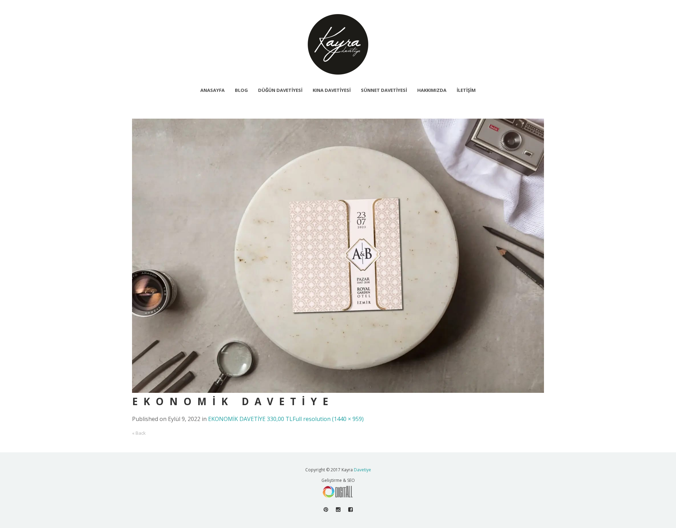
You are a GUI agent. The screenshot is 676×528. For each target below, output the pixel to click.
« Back (139, 433)
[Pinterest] (326, 509)
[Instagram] (338, 509)
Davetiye (362, 470)
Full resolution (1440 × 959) (328, 419)
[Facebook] (350, 509)
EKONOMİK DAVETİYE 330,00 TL (250, 419)
